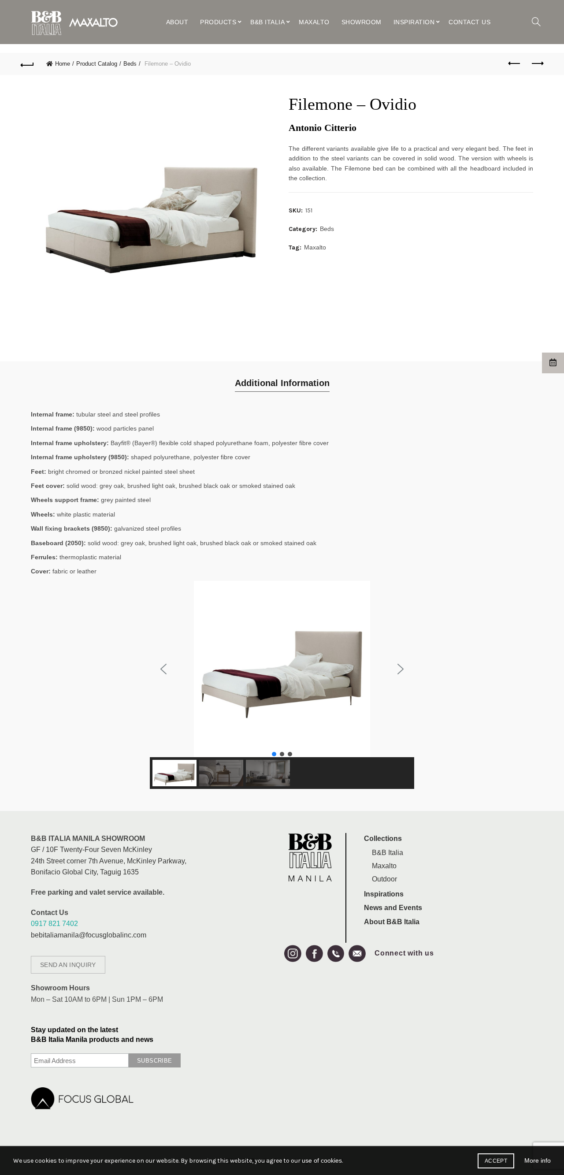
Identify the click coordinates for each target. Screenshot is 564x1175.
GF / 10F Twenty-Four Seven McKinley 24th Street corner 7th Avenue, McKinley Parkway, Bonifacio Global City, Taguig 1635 (108, 861)
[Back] (27, 64)
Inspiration (414, 22)
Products (218, 22)
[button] (163, 669)
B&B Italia (267, 22)
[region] (282, 685)
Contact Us (469, 22)
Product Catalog (96, 63)
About (177, 22)
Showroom (361, 22)
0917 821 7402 (54, 923)
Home (62, 63)
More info (537, 1160)
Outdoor (384, 879)
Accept (496, 1161)
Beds (130, 63)
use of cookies (322, 1160)
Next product (537, 64)
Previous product (515, 64)
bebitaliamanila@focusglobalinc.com (88, 935)
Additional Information (282, 383)
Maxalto (314, 22)
